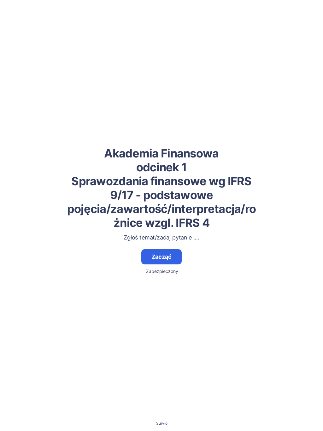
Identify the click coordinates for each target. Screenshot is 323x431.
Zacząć (162, 256)
